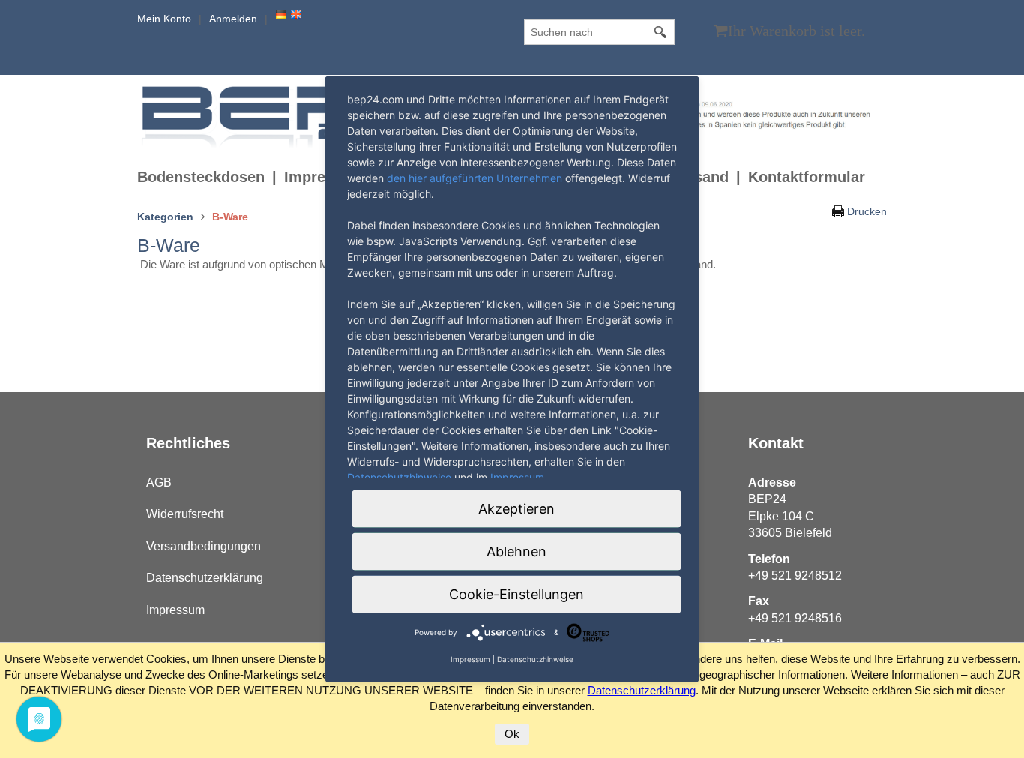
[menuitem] (210, 177)
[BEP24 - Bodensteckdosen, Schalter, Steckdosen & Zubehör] (256, 116)
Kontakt (776, 443)
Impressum (175, 610)
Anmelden (233, 19)
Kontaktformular (806, 177)
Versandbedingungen (203, 546)
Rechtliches (188, 443)
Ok (512, 733)
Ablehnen (516, 551)
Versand (700, 177)
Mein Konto (164, 19)
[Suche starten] (661, 32)
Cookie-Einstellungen (516, 593)
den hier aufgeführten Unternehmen (474, 177)
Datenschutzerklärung (204, 577)
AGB (159, 482)
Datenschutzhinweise (399, 476)
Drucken (867, 211)
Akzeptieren (516, 508)
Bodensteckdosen (201, 177)
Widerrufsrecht (184, 514)
